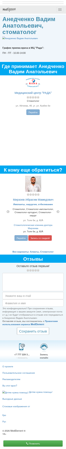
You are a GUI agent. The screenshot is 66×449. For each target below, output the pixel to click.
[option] (33, 212)
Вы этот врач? (9, 385)
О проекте (7, 366)
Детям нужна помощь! (40, 391)
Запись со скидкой (40, 238)
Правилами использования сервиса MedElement (30, 322)
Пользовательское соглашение (18, 372)
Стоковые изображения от (16, 406)
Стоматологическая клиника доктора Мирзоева (33, 226)
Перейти (33, 112)
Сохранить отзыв (33, 330)
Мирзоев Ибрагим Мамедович (33, 199)
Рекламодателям (11, 379)
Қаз (4, 415)
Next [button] (58, 211)
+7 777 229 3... (22, 356)
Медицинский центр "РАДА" (33, 93)
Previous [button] (8, 211)
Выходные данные (12, 398)
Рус (4, 421)
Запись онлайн (44, 356)
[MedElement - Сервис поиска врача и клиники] (9, 10)
